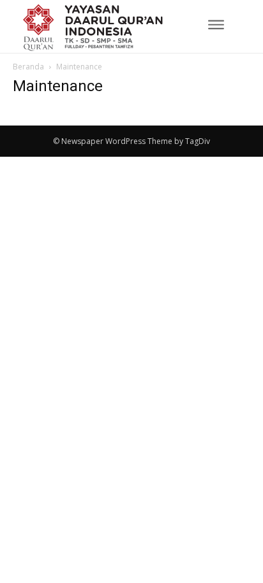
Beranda (28, 66)
